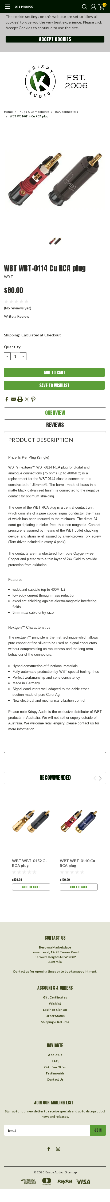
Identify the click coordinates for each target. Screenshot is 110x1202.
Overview (55, 413)
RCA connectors (66, 112)
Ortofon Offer (55, 1067)
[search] (83, 6)
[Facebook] (6, 399)
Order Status (55, 1016)
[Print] (20, 399)
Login (47, 1010)
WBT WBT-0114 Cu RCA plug (29, 116)
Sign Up (61, 1010)
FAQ (55, 1061)
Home (8, 112)
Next (100, 778)
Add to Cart (31, 887)
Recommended (55, 777)
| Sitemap (70, 1172)
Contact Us (55, 1079)
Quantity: (12, 346)
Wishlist (55, 1003)
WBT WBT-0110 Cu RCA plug (77, 863)
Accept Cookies (55, 39)
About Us (55, 1055)
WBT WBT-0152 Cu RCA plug (30, 863)
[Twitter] (26, 399)
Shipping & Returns (55, 1022)
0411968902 (24, 7)
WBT (8, 276)
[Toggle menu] (7, 9)
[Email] (13, 399)
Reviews (55, 425)
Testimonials (55, 1073)
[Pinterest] (33, 399)
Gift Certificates (55, 997)
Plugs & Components (34, 112)
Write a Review (16, 316)
